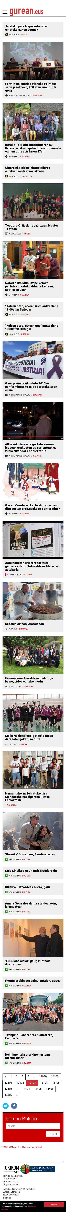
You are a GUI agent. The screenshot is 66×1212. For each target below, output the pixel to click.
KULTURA (25, 334)
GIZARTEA (37, 96)
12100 (55, 1076)
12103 (32, 1082)
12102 (20, 1082)
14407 (8, 1095)
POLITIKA (37, 456)
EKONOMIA (12, 805)
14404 (26, 1088)
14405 (38, 1088)
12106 (8, 1088)
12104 (44, 1082)
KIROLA (24, 35)
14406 (49, 1088)
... (34, 1076)
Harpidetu (53, 1134)
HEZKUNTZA (26, 176)
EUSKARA (25, 314)
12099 (43, 1076)
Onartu (54, 1204)
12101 (8, 1082)
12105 (56, 1082)
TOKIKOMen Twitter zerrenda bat (22, 1147)
